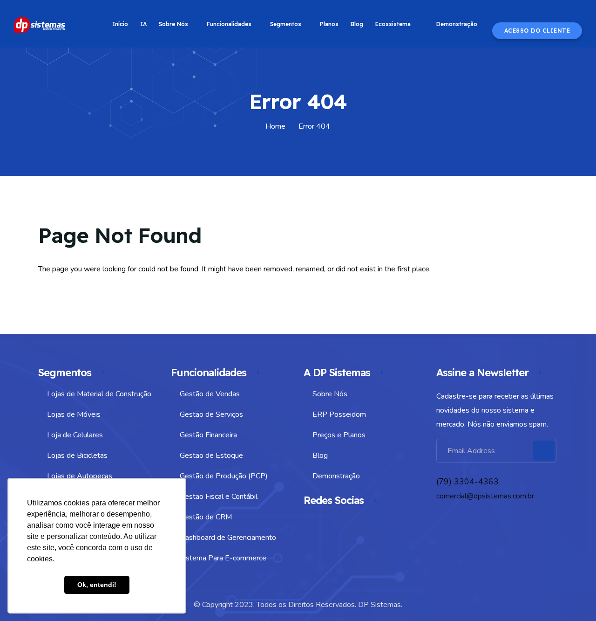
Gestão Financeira (208, 435)
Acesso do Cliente (537, 30)
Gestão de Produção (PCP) (224, 476)
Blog (357, 24)
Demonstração (456, 24)
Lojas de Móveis (74, 414)
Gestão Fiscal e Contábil (218, 496)
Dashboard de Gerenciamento (228, 537)
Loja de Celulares (75, 435)
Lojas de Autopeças (79, 476)
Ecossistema (393, 24)
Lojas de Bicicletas (77, 455)
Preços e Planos (339, 435)
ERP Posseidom (339, 414)
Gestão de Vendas (210, 394)
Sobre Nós (173, 24)
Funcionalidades (229, 24)
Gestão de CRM (206, 517)
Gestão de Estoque (211, 455)
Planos (329, 24)
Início (120, 24)
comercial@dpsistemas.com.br (485, 496)
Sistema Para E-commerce (223, 558)
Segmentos (285, 24)
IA (143, 24)
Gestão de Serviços (211, 414)
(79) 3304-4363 (467, 481)
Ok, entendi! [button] (96, 584)
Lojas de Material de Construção (99, 394)
